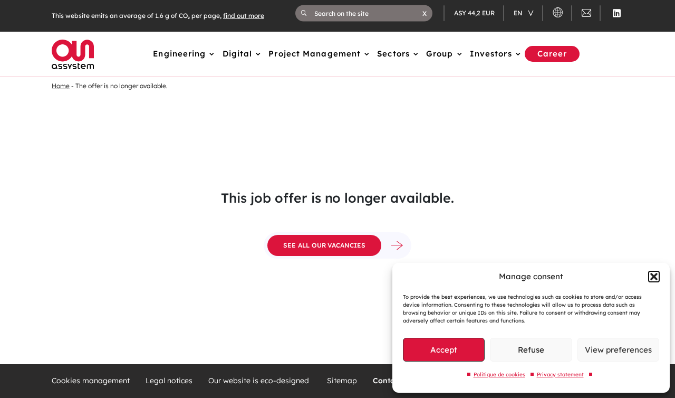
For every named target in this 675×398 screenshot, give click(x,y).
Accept (443, 350)
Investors (491, 54)
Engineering (179, 54)
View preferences (618, 350)
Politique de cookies (499, 374)
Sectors (393, 54)
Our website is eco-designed (259, 380)
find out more (243, 16)
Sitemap (342, 380)
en (519, 13)
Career (552, 54)
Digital (238, 54)
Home (61, 86)
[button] (654, 276)
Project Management (314, 54)
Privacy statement (560, 374)
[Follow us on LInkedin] (617, 13)
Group (440, 54)
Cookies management (91, 380)
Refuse (531, 350)
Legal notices (169, 380)
